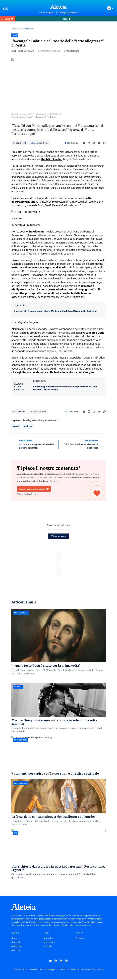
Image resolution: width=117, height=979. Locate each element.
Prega (64, 18)
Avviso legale (49, 969)
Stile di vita (16, 942)
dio (15, 832)
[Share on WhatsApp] (104, 143)
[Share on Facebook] (84, 143)
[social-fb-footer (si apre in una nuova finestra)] (56, 960)
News (14, 938)
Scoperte (15, 950)
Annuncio (48, 946)
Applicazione (49, 942)
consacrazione (20, 783)
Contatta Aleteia (88, 969)
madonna (28, 426)
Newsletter (49, 938)
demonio (18, 686)
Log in (67, 525)
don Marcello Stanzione (49, 50)
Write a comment (58, 536)
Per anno (80, 938)
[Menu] (19, 8)
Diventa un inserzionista (68, 969)
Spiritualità (16, 28)
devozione (28, 28)
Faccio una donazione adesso (32, 489)
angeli (16, 426)
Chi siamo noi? (35, 969)
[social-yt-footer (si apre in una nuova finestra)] (50, 960)
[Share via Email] (99, 143)
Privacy (101, 969)
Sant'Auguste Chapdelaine (68, 13)
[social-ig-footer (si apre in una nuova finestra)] (66, 960)
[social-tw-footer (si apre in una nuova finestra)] (61, 960)
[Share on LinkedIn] (89, 143)
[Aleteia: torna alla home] (58, 6)
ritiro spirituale (20, 740)
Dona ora (6, 18)
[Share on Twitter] (94, 143)
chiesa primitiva (21, 612)
